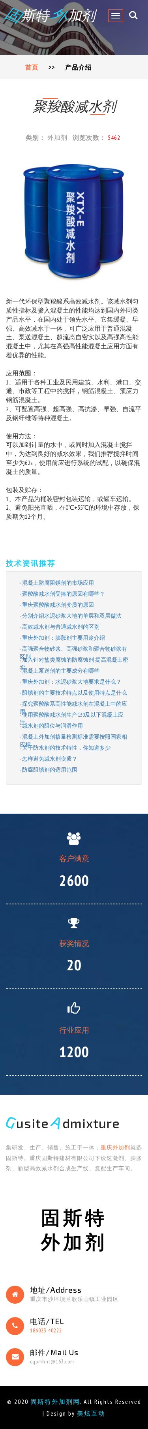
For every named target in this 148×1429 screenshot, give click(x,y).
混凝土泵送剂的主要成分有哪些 (60, 670)
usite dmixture (63, 1123)
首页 (32, 67)
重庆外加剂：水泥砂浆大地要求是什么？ (72, 681)
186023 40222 (46, 1330)
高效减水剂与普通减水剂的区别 (60, 626)
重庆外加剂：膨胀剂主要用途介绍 (63, 637)
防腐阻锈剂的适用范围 (49, 769)
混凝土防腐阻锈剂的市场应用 (58, 582)
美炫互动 (91, 1413)
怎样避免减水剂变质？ (49, 758)
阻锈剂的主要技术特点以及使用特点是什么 (74, 692)
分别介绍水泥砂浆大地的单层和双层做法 (72, 615)
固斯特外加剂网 (55, 1401)
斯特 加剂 (50, 15)
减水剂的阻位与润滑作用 (52, 725)
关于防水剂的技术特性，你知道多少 (66, 747)
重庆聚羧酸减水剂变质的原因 (58, 604)
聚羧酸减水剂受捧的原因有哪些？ (63, 593)
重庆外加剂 (115, 1147)
